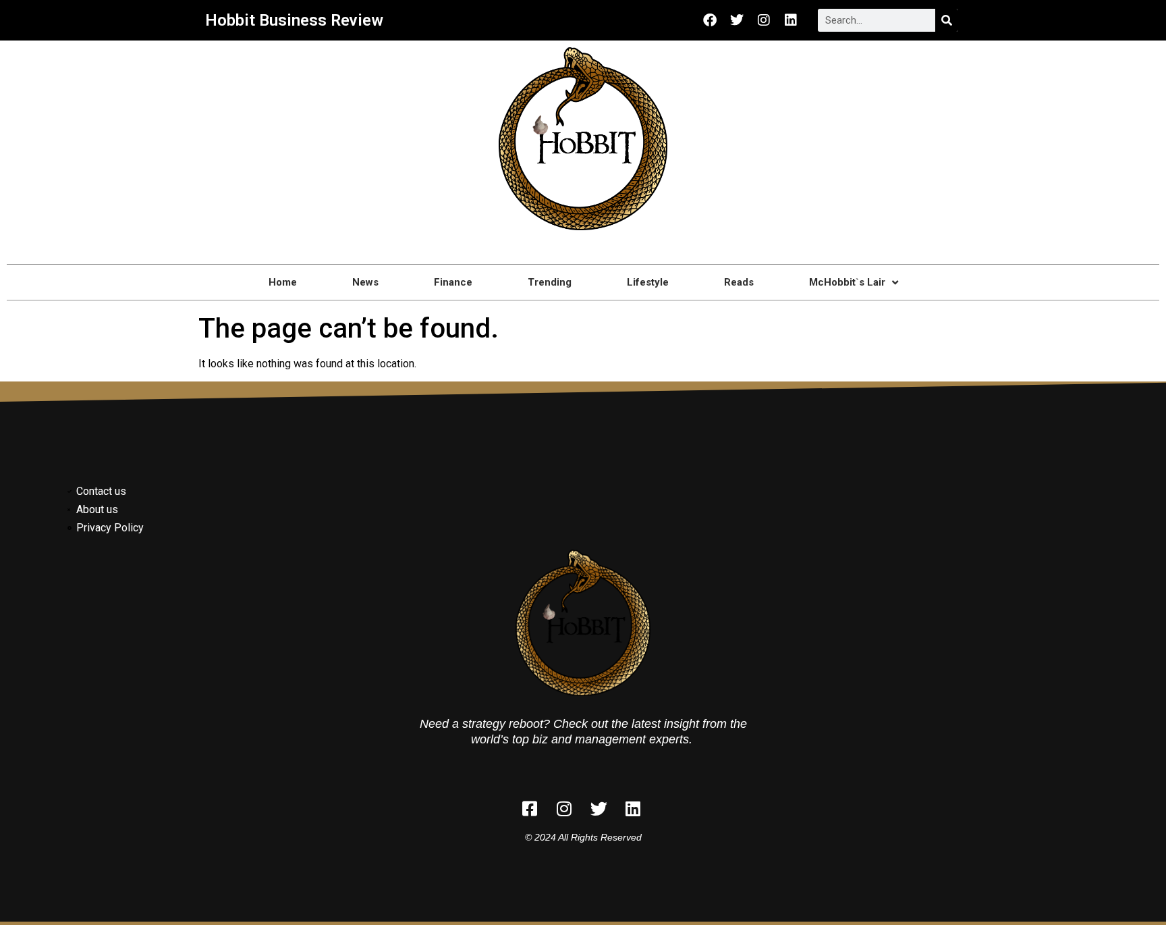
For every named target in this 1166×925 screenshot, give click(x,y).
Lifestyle (648, 282)
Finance (453, 282)
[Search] (946, 20)
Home (283, 282)
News (365, 282)
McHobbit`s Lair (847, 282)
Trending (550, 282)
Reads (739, 282)
